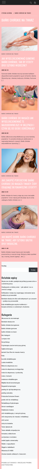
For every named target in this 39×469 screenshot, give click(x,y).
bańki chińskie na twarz (10, 54)
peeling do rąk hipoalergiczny (11, 389)
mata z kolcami (7, 376)
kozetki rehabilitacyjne (9, 359)
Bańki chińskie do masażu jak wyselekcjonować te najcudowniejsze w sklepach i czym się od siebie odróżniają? (18, 123)
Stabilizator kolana (8, 410)
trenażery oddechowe (9, 434)
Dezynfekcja (6, 342)
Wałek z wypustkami (8, 444)
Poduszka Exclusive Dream (10, 396)
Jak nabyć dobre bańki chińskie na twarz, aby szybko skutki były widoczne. (19, 240)
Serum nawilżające (8, 406)
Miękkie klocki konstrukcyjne (11, 383)
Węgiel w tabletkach (8, 447)
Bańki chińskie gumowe (9, 328)
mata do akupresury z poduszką (12, 373)
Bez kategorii (6, 335)
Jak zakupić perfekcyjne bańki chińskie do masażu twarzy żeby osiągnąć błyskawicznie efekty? (19, 183)
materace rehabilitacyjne (10, 379)
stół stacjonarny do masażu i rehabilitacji (15, 417)
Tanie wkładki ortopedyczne (11, 430)
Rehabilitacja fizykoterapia (10, 403)
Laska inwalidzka (7, 362)
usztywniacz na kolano (9, 437)
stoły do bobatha (7, 423)
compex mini (6, 339)
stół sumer (5, 420)
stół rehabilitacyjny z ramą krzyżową (13, 413)
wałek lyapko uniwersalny (10, 440)
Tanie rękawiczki (7, 427)
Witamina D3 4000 (7, 451)
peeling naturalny (7, 393)
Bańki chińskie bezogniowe (10, 325)
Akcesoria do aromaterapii (10, 318)
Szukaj (4, 266)
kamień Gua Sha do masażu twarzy (13, 352)
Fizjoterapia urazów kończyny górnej (14, 345)
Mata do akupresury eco (9, 366)
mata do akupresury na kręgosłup (13, 369)
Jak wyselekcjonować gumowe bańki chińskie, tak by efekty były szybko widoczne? (18, 61)
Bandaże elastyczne (8, 322)
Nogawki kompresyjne (9, 386)
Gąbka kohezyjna (7, 349)
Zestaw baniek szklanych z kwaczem (14, 454)
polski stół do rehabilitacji (10, 400)
